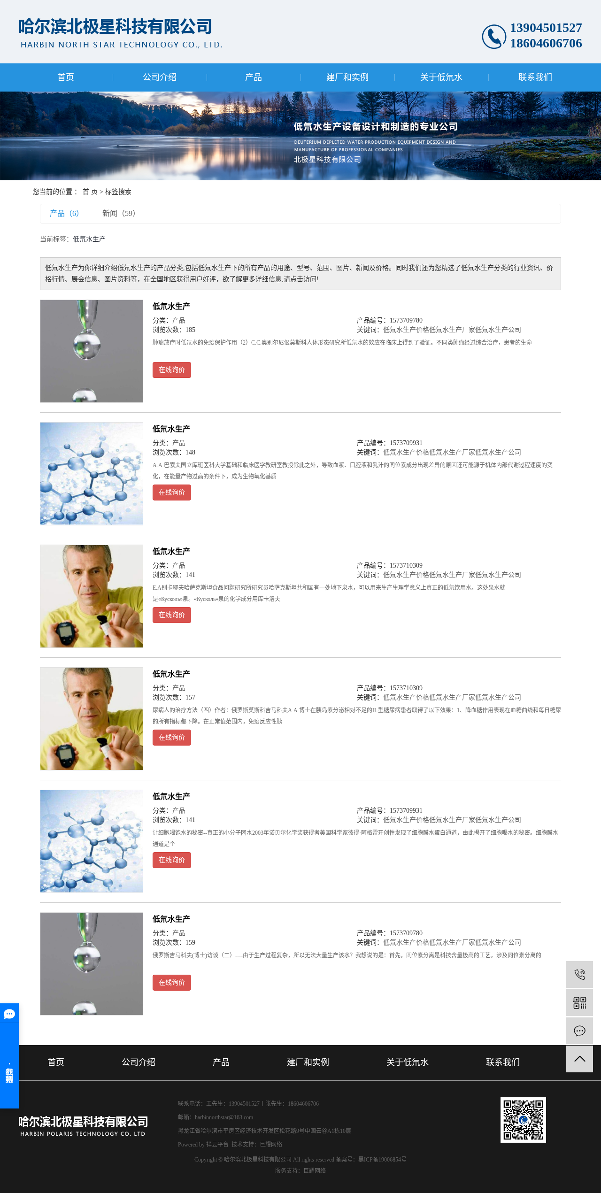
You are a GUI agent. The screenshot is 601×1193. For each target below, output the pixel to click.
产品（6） (67, 213)
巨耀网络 (271, 1144)
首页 (65, 77)
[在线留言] (579, 1030)
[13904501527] (579, 974)
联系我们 (535, 77)
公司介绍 (160, 77)
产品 (253, 77)
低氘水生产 (171, 306)
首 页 (90, 191)
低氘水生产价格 (406, 329)
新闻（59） (121, 213)
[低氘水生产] (91, 351)
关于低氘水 (441, 77)
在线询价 (172, 369)
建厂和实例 (347, 77)
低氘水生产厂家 (452, 329)
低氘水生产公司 (498, 329)
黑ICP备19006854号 (382, 1159)
